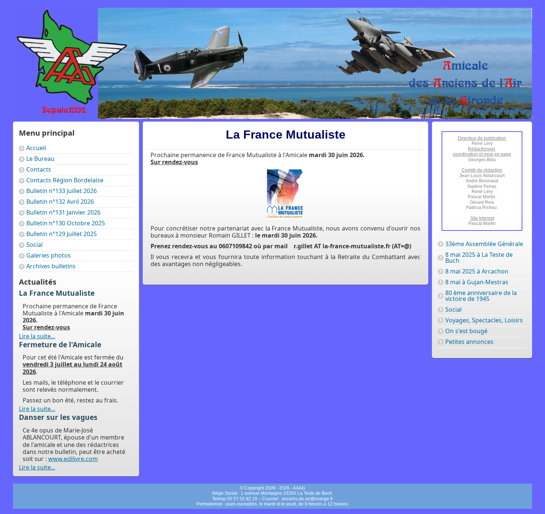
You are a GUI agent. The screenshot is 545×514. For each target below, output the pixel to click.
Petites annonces (469, 342)
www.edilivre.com (73, 459)
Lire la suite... (37, 336)
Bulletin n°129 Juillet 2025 (61, 234)
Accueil (36, 148)
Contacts (38, 169)
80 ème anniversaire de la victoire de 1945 (481, 296)
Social (34, 245)
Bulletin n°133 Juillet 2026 (61, 191)
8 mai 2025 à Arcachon (476, 271)
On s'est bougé (466, 331)
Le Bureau (40, 159)
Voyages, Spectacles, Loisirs (484, 320)
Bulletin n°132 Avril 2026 (60, 202)
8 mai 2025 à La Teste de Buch (479, 258)
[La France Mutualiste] (285, 217)
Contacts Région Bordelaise (64, 180)
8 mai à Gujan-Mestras (476, 282)
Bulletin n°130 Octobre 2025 (65, 223)
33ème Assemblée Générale (484, 244)
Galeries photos (48, 255)
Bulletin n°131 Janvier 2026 (63, 212)
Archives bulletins (51, 266)
